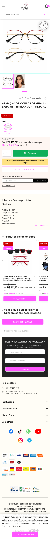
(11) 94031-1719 (12, 388)
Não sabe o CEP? (8, 186)
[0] (46, 6)
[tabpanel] (8, 81)
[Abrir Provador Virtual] (43, 25)
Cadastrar (25, 369)
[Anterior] (2, 262)
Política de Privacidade (12, 526)
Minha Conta (8, 415)
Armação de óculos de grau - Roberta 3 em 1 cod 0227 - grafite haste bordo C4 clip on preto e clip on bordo (18, 278)
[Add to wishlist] (45, 99)
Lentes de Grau (9, 408)
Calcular (42, 180)
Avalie (38, 98)
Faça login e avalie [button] (22, 322)
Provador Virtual (26, 169)
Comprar (32, 153)
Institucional (8, 402)
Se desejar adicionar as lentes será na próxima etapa (25, 162)
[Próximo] (47, 262)
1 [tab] (24, 91)
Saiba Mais (7, 422)
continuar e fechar (25, 534)
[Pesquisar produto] (45, 15)
